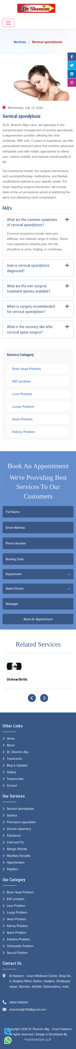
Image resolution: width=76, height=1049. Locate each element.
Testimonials (15, 779)
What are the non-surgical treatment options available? (28, 288)
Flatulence (14, 835)
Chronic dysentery (19, 829)
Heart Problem (22, 419)
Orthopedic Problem (20, 946)
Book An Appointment (38, 619)
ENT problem (22, 381)
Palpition (12, 869)
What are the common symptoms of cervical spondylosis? (32, 222)
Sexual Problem (17, 952)
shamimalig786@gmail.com (27, 1009)
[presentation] (32, 698)
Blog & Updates (17, 765)
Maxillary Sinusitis (18, 855)
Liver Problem (22, 394)
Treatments (14, 758)
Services (20, 42)
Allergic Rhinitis (17, 849)
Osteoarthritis (17, 679)
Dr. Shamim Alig (17, 752)
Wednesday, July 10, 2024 (25, 107)
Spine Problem (16, 932)
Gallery (11, 772)
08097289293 (18, 1002)
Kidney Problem (24, 432)
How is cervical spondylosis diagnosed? (28, 268)
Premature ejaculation (21, 822)
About (11, 745)
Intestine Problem (18, 939)
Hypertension (15, 862)
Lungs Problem (23, 406)
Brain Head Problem (27, 369)
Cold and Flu (15, 842)
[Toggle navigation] (8, 23)
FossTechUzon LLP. (38, 1039)
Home (11, 738)
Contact (12, 785)
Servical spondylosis (20, 808)
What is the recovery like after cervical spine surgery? (30, 329)
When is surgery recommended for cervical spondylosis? (31, 309)
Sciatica (12, 815)
